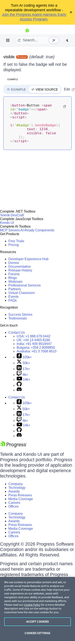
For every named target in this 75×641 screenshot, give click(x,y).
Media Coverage (20, 499)
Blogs (12, 278)
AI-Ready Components (37, 230)
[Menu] (8, 40)
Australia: (36, 351)
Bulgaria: (36, 347)
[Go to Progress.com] (13, 446)
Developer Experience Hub (28, 259)
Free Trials (16, 241)
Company (15, 484)
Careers (14, 502)
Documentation (19, 266)
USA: (33, 336)
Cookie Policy (32, 605)
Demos (13, 263)
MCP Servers (10, 230)
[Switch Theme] (67, 40)
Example (13, 79)
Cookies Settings (37, 633)
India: (34, 344)
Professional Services (24, 285)
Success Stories (20, 314)
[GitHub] (19, 385)
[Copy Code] (64, 106)
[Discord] (19, 390)
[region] (37, 609)
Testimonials (17, 318)
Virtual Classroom (21, 293)
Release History (20, 270)
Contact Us (16, 332)
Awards (14, 491)
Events (13, 296)
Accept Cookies (37, 621)
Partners (14, 289)
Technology (16, 487)
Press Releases (20, 495)
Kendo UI (7, 222)
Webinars (15, 281)
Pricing (13, 245)
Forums (14, 274)
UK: (33, 340)
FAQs (12, 300)
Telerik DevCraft (12, 215)
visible (9, 56)
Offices (13, 506)
